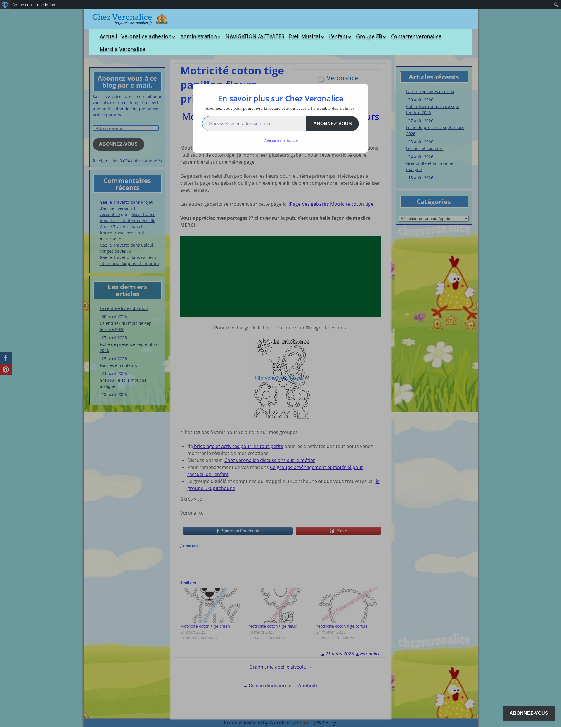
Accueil (108, 36)
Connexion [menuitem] (22, 4)
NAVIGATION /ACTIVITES (255, 36)
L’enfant (338, 36)
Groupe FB (369, 36)
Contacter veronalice (416, 36)
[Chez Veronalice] (130, 19)
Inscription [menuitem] (45, 4)
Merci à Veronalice (122, 49)
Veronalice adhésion (146, 36)
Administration (198, 36)
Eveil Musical (304, 36)
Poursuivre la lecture (281, 140)
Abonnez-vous (332, 123)
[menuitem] (5, 4)
